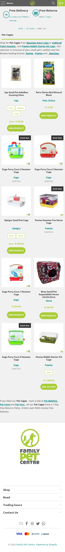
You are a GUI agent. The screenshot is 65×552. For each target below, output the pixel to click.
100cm (20, 236)
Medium (20, 108)
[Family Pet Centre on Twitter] (38, 524)
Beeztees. (54, 53)
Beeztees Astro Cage (38, 42)
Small (11, 108)
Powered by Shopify (46, 544)
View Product (16, 128)
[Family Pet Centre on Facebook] (26, 524)
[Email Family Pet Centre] (21, 524)
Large (16, 113)
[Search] (53, 3)
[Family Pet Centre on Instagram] (32, 524)
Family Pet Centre (25, 544)
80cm (11, 236)
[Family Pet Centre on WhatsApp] (43, 524)
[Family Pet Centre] (32, 3)
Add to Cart (49, 386)
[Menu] (1, 3)
